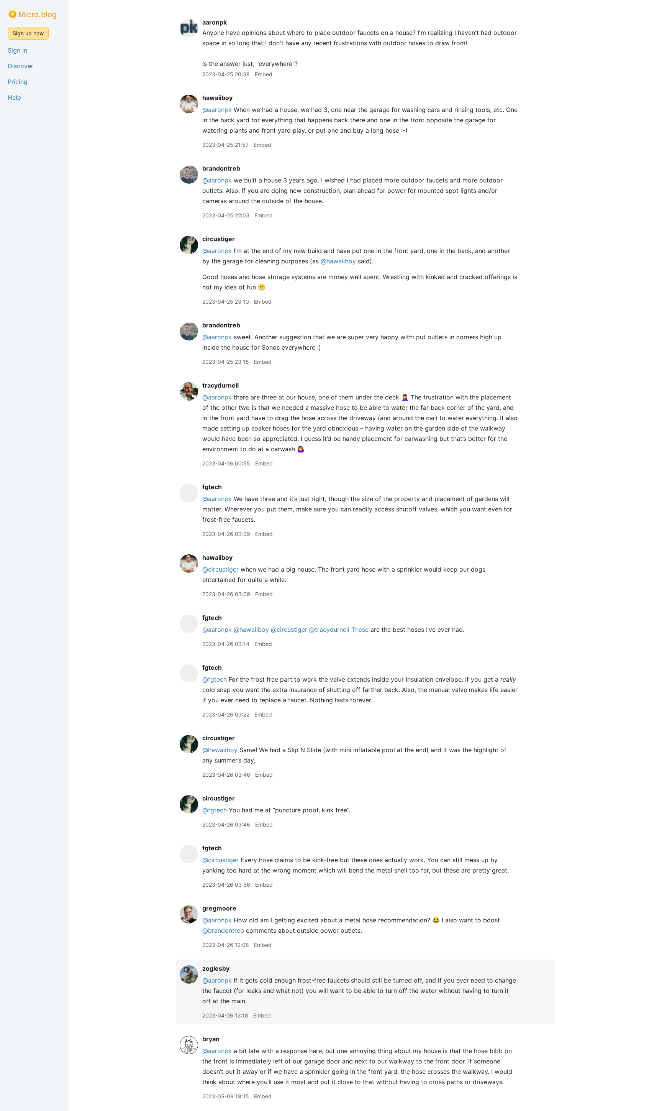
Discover (20, 66)
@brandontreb (223, 930)
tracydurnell (220, 385)
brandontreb (221, 168)
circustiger (218, 239)
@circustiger (220, 569)
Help (14, 97)
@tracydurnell (329, 629)
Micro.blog (37, 14)
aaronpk (214, 22)
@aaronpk (217, 109)
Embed (263, 74)
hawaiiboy (217, 98)
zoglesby (215, 968)
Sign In (17, 50)
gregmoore (219, 908)
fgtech (212, 487)
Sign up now (28, 33)
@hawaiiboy (338, 261)
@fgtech (214, 679)
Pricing (18, 81)
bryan (211, 1039)
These (360, 629)
